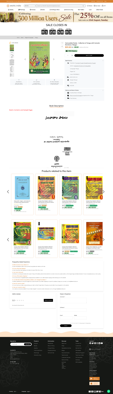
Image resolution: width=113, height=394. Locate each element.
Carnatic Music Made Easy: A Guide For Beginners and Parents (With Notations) (93, 248)
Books (22, 37)
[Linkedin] (99, 343)
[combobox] (59, 5)
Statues (36, 343)
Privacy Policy (88, 323)
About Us (64, 343)
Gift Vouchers (79, 357)
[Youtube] (102, 343)
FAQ (105, 1)
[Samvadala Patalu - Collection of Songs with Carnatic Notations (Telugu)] (11, 48)
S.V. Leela (17, 205)
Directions (91, 359)
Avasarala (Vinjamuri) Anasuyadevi (82, 65)
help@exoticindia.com (73, 281)
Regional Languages (29, 37)
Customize (78, 345)
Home (18, 37)
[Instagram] (97, 343)
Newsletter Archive (66, 348)
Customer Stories (66, 357)
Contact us (100, 1)
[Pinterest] (95, 343)
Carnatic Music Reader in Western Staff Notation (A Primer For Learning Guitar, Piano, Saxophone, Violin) (46, 202)
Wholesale (78, 350)
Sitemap (78, 359)
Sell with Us (78, 348)
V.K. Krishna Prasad (67, 203)
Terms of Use (82, 323)
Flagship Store (92, 354)
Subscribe (27, 344)
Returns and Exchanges (76, 95)
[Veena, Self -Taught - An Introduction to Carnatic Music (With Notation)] (22, 199)
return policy (98, 273)
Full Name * (62, 307)
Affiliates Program (80, 352)
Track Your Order (80, 355)
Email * (61, 315)
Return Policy (51, 345)
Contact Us (78, 343)
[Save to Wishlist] (62, 43)
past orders (52, 285)
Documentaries (65, 352)
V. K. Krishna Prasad (43, 203)
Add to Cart (89, 55)
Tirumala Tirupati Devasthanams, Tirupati (85, 63)
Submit (65, 325)
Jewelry (36, 348)
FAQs (63, 345)
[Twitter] (93, 343)
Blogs (63, 350)
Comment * (62, 296)
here (42, 285)
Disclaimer (50, 343)
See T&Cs (21, 84)
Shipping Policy (52, 350)
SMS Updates (79, 362)
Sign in (93, 1)
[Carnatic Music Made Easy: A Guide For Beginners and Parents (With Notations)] (94, 245)
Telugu (36, 37)
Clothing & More (38, 350)
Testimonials (65, 355)
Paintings (36, 352)
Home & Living (37, 355)
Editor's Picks (65, 359)
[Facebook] (90, 343)
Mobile (75, 315)
